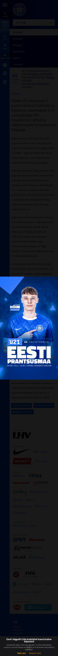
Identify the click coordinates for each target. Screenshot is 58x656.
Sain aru (21, 653)
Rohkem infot (35, 653)
